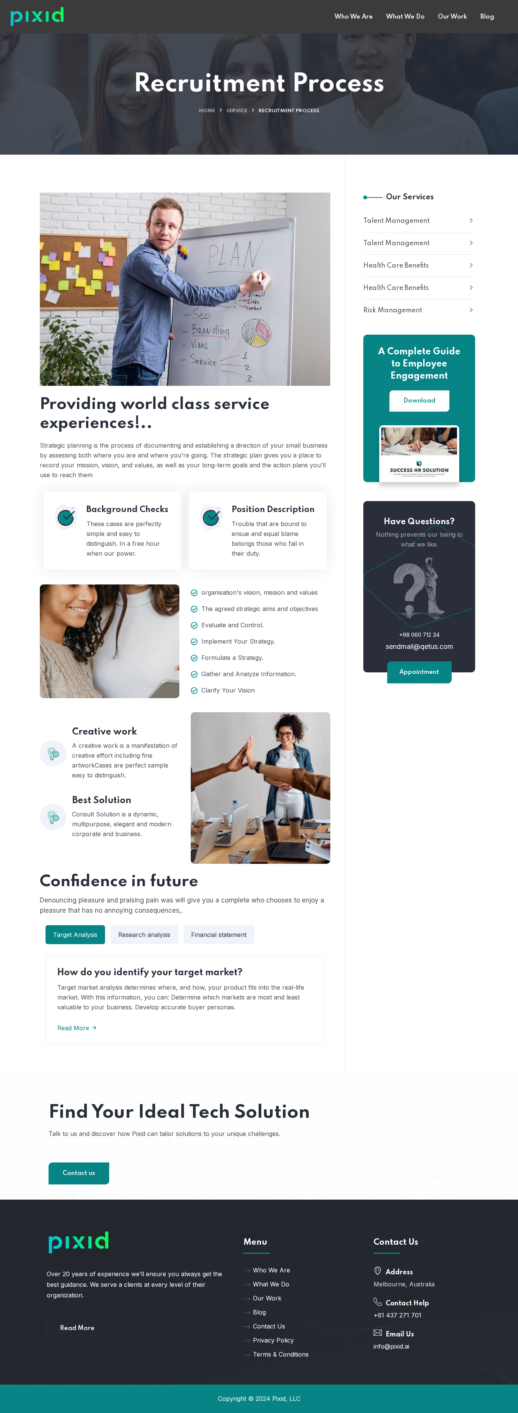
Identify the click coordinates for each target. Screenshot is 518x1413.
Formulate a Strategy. (232, 657)
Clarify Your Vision (228, 690)
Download (419, 401)
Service (236, 110)
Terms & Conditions (281, 1354)
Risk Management (392, 310)
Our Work (267, 1298)
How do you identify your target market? (150, 973)
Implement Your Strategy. (238, 641)
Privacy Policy (273, 1340)
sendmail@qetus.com (419, 646)
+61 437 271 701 (397, 1315)
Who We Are (271, 1270)
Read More (74, 1028)
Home (207, 110)
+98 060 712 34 (419, 634)
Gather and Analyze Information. (248, 674)
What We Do (271, 1284)
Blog (259, 1312)
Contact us (79, 1173)
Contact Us (269, 1326)
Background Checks (127, 510)
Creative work (104, 732)
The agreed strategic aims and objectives (259, 609)
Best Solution (101, 800)
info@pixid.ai (391, 1346)
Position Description (273, 510)
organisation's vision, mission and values (259, 592)
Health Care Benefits (396, 265)
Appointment (419, 672)
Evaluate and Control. (232, 625)
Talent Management (396, 221)
